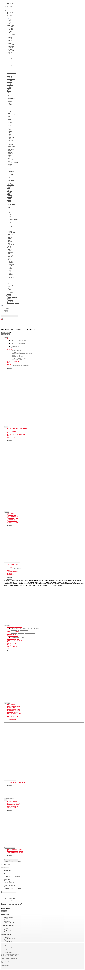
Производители (8, 937)
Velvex (9, 267)
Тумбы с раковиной (12, 564)
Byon (9, 74)
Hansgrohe (10, 144)
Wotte (9, 280)
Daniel (9, 92)
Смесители (7, 625)
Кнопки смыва (15, 346)
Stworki (9, 246)
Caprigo (9, 76)
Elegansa (9, 104)
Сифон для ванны (12, 437)
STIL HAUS (10, 244)
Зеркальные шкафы (12, 565)
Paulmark (10, 201)
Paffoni (9, 200)
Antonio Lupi (11, 34)
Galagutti (9, 120)
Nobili (9, 192)
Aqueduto (10, 41)
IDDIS (9, 147)
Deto (8, 97)
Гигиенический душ (13, 634)
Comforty (10, 85)
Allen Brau (10, 29)
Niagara (9, 191)
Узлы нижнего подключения (15, 852)
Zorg (8, 283)
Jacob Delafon (11, 153)
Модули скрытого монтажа (18, 347)
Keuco (9, 165)
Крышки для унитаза (16, 359)
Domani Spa (10, 100)
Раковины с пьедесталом (14, 716)
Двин (9, 288)
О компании (10, 15)
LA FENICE (10, 174)
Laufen (9, 177)
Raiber (9, 213)
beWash (9, 61)
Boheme (9, 65)
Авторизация (11, 5)
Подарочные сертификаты (10, 938)
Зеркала (9, 567)
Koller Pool (10, 171)
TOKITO (10, 255)
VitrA (9, 273)
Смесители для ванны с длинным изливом (23, 633)
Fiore (8, 116)
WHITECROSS (11, 277)
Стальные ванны (12, 433)
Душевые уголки (12, 513)
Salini (9, 229)
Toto (8, 258)
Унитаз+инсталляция (13, 361)
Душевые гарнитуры (13, 648)
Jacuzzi (9, 155)
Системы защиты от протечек (12, 861)
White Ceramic (11, 276)
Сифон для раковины (13, 721)
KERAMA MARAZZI (13, 162)
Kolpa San (10, 173)
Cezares (9, 82)
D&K (9, 89)
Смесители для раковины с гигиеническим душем (25, 628)
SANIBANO (11, 232)
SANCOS (10, 231)
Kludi (9, 170)
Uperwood (10, 261)
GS (8, 141)
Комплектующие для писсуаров (20, 365)
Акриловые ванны (12, 430)
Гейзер (9, 286)
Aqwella (9, 43)
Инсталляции (11, 338)
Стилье (9, 291)
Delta (8, 95)
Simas (9, 238)
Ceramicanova (11, 79)
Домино (9, 289)
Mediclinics (10, 185)
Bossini (9, 70)
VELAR (9, 265)
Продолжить (4, 911)
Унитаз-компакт (15, 352)
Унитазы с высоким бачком (18, 358)
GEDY (9, 128)
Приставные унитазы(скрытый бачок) (21, 353)
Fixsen (9, 117)
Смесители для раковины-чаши (19, 630)
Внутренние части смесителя (15, 645)
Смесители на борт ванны (14, 640)
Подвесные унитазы (16, 350)
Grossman (10, 140)
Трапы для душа (11, 519)
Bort (8, 68)
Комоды (9, 573)
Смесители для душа (13, 639)
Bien (8, 62)
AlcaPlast (10, 26)
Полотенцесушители (10, 780)
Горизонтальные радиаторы (15, 851)
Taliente (9, 249)
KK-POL (10, 168)
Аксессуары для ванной (11, 860)
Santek (9, 235)
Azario (9, 53)
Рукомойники (11, 707)
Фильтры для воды (12, 807)
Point (8, 206)
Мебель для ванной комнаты (12, 562)
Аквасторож (11, 285)
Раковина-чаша (11, 704)
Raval (9, 216)
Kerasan (9, 164)
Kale (8, 161)
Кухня (5, 800)
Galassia (9, 122)
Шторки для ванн (12, 436)
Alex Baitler (10, 28)
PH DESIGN (11, 204)
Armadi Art (10, 46)
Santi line (10, 237)
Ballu (8, 55)
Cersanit (9, 80)
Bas (8, 56)
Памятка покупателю (13, 303)
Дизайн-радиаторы (9, 848)
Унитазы (9, 349)
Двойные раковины (12, 715)
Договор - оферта (12, 297)
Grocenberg (10, 137)
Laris (8, 176)
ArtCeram (10, 49)
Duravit (9, 101)
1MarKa (11, 19)
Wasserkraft (10, 274)
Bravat (9, 71)
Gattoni (9, 125)
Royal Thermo (11, 226)
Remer (9, 220)
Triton (9, 259)
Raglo (9, 212)
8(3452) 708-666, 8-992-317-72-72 (9, 316)
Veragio (9, 268)
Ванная (6, 427)
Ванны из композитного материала (17, 428)
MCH (9, 183)
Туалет (6, 337)
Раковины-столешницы (14, 713)
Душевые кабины (12, 521)
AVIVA (9, 52)
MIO (8, 188)
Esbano (9, 109)
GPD (8, 135)
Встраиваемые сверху (13, 710)
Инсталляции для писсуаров (19, 344)
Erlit (8, 107)
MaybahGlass (11, 182)
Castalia (9, 77)
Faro (8, 113)
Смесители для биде (13, 643)
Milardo (9, 186)
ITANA (9, 152)
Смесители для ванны (13, 631)
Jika (8, 156)
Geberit (9, 126)
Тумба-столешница (12, 571)
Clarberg (9, 83)
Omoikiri (9, 195)
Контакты (10, 12)
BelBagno (10, 58)
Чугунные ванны (12, 431)
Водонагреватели (9, 798)
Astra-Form (10, 50)
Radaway (10, 209)
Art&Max (10, 47)
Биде (8, 362)
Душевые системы (12, 636)
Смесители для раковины (14, 627)
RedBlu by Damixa (12, 219)
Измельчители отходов (13, 804)
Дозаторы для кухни (13, 806)
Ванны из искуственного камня (16, 434)
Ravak (9, 215)
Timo (8, 253)
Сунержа (10, 292)
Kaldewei (10, 159)
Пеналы (9, 570)
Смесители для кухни (13, 803)
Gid (8, 132)
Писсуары (10, 364)
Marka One (10, 180)
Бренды (9, 368)
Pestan (9, 203)
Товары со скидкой (8, 941)
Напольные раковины (13, 706)
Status (9, 243)
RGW (9, 222)
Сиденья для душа (12, 522)
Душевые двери (11, 515)
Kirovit (9, 167)
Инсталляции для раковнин (18, 343)
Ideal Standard (11, 149)
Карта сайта (7, 931)
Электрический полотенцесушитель (17, 782)
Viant (8, 270)
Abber (9, 20)
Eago (8, 103)
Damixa (9, 91)
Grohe (9, 138)
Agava (9, 22)
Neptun (9, 189)
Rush (8, 228)
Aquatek (9, 38)
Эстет (9, 294)
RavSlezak (10, 218)
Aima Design (10, 25)
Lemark (9, 179)
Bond (9, 67)
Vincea (9, 271)
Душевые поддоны (12, 518)
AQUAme (10, 35)
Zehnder (9, 282)
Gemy (9, 129)
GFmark (9, 131)
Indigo (9, 150)
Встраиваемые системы (17, 637)
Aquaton (9, 40)
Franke (9, 119)
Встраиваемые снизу (13, 712)
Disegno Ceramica (12, 98)
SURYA (9, 247)
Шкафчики (10, 574)
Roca (8, 225)
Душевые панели (12, 646)
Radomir (9, 210)
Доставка (10, 300)
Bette (8, 59)
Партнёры (6, 940)
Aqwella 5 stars (11, 44)
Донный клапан (11, 719)
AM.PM (9, 32)
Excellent (10, 111)
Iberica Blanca (11, 146)
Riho (8, 223)
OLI (8, 194)
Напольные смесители (13, 642)
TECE (9, 250)
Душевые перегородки (13, 516)
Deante (9, 94)
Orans (9, 198)
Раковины (7, 703)
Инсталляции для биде (17, 341)
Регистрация (10, 3)
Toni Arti (9, 256)
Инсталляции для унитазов (18, 340)
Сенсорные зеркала (16, 568)
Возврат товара (8, 930)
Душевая (6, 512)
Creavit (9, 86)
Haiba (9, 143)
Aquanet (9, 37)
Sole (8, 240)
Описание (10, 577)
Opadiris (9, 197)
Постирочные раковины (14, 718)
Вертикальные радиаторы (14, 849)
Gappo (9, 123)
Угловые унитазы (16, 355)
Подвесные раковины (13, 709)
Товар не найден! (9, 900)
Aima (8, 23)
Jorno (9, 158)
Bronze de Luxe (11, 73)
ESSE (9, 110)
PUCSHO (10, 207)
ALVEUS (10, 31)
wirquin (9, 279)
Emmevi (9, 106)
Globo (9, 134)
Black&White (11, 64)
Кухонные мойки (12, 801)
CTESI (9, 88)
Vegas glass (10, 264)
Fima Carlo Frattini (12, 114)
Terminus (10, 252)
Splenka (9, 241)
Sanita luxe (10, 234)
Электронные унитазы (17, 356)
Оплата (9, 14)
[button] (8, 892)
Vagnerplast (10, 262)
